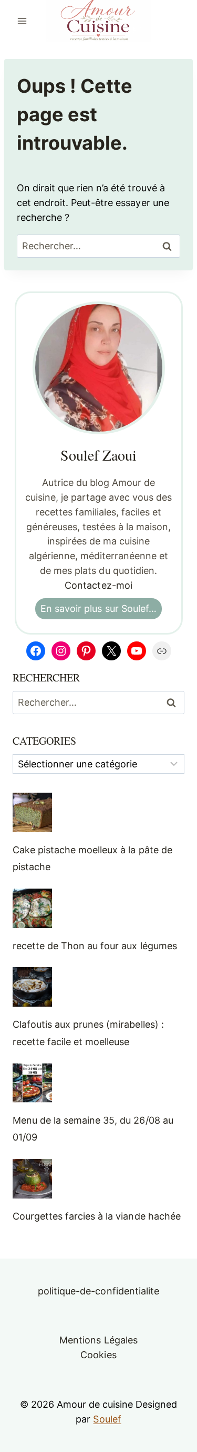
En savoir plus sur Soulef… (98, 608)
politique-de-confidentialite (98, 1291)
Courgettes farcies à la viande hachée (97, 1216)
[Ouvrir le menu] (22, 21)
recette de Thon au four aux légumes (95, 945)
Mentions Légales (98, 1340)
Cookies (98, 1354)
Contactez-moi (98, 585)
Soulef (107, 1419)
